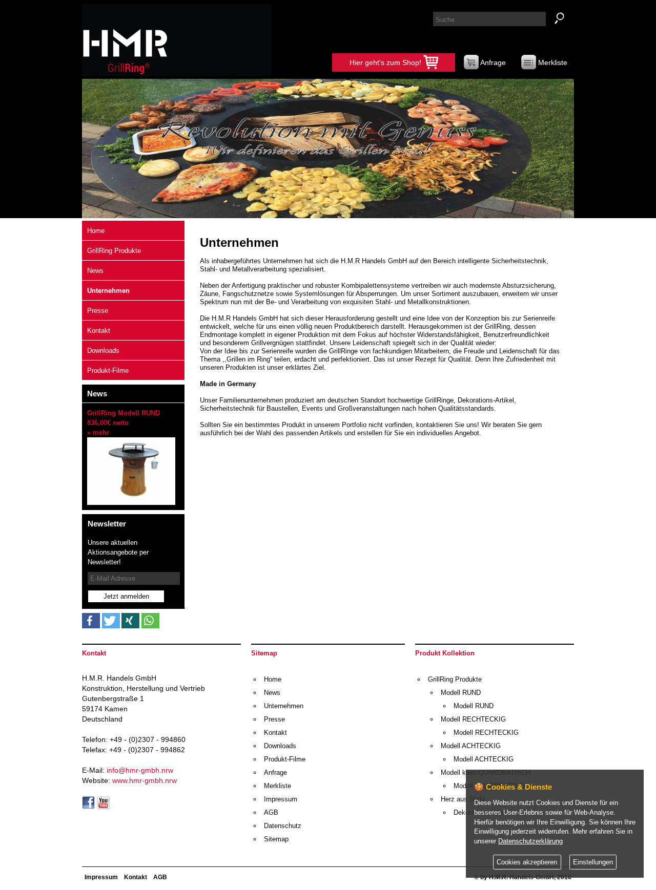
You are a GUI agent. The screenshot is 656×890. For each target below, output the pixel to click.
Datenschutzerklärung (530, 841)
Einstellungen (593, 862)
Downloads (103, 350)
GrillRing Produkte (114, 251)
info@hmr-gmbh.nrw (140, 770)
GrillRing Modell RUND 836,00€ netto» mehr (123, 422)
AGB (271, 812)
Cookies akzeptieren (527, 862)
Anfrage (492, 62)
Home (96, 231)
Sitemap (276, 839)
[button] (91, 620)
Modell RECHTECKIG (473, 719)
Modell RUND (461, 692)
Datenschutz (282, 826)
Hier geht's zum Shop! (386, 62)
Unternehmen (108, 290)
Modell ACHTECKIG (471, 746)
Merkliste (551, 62)
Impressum (280, 799)
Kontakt (98, 330)
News (95, 270)
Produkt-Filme (108, 370)
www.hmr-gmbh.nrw (144, 780)
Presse (97, 310)
